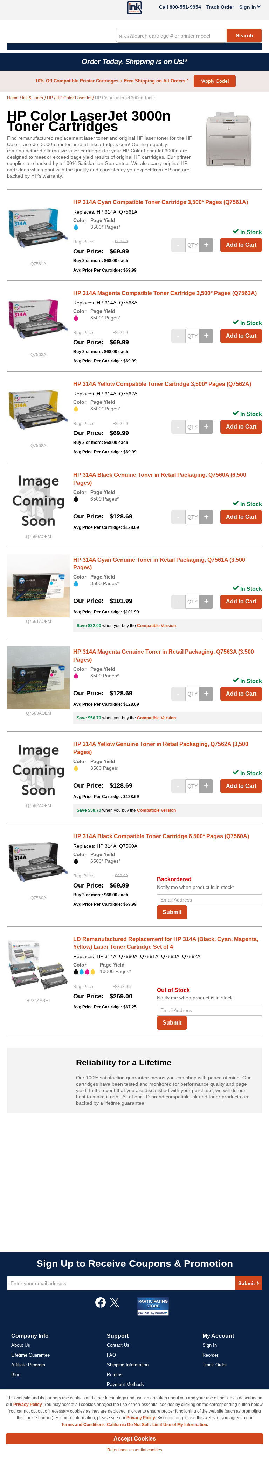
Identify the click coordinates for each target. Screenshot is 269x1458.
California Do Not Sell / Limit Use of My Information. (157, 1424)
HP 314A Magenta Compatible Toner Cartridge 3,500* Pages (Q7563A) (165, 293)
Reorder (210, 1355)
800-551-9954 (185, 7)
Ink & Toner (33, 97)
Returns (115, 1374)
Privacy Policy (27, 1404)
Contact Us (118, 1345)
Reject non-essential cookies (134, 1450)
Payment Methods (125, 1384)
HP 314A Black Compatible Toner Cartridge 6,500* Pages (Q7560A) (161, 836)
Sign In (209, 1345)
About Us (20, 1345)
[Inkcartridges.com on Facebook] (100, 1306)
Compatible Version (156, 625)
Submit (172, 912)
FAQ (111, 1355)
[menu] (134, 46)
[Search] (126, 36)
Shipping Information (128, 1364)
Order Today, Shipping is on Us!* (134, 61)
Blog (15, 1374)
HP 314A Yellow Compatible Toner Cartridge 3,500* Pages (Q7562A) (162, 384)
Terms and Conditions (83, 1424)
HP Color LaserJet (74, 97)
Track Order (220, 7)
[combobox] (189, 35)
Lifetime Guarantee (30, 1355)
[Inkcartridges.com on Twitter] (114, 1306)
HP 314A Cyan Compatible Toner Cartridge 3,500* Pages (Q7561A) (160, 202)
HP (50, 97)
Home (13, 97)
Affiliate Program (28, 1364)
